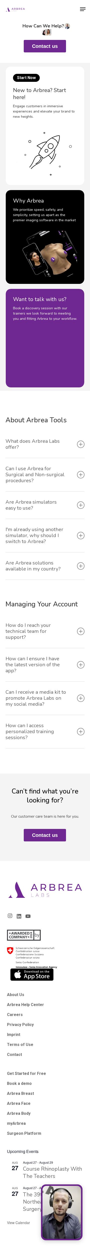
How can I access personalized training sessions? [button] (30, 731)
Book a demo (19, 1083)
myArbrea (16, 1123)
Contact (14, 1054)
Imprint (13, 1034)
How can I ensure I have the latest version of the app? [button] (33, 664)
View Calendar (18, 1222)
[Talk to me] (61, 1212)
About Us (15, 994)
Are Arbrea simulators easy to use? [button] (31, 505)
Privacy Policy (20, 1024)
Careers (15, 1014)
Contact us (45, 46)
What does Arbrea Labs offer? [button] (33, 444)
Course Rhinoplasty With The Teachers (52, 1172)
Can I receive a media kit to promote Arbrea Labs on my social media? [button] (36, 698)
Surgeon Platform (24, 1133)
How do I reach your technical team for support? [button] (28, 631)
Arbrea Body (18, 1113)
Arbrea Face (18, 1103)
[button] (83, 9)
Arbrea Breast (20, 1093)
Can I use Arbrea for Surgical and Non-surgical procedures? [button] (35, 474)
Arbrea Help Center (25, 1004)
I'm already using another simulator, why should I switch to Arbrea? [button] (34, 535)
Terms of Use (20, 1044)
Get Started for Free (26, 1073)
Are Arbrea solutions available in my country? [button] (33, 566)
